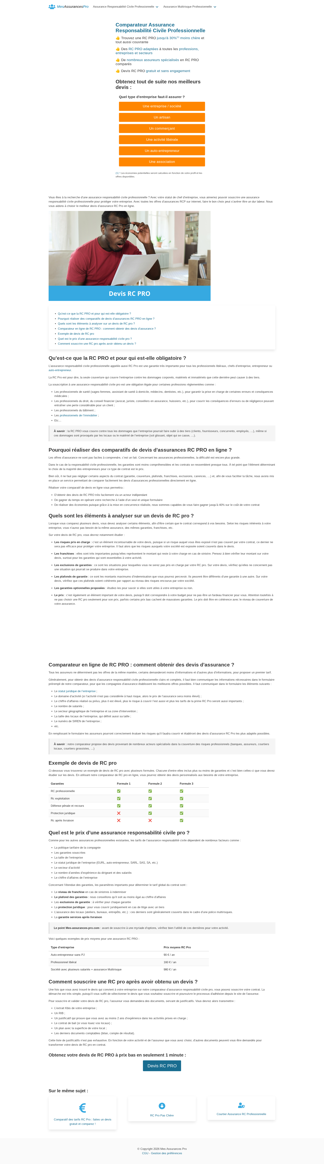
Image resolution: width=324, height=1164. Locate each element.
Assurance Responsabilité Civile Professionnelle (123, 6)
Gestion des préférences (166, 1153)
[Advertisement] (162, 632)
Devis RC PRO (162, 1065)
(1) (178, 37)
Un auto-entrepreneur (162, 151)
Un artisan (162, 117)
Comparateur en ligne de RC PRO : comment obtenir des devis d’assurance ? (107, 328)
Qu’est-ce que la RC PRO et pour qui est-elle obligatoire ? (94, 313)
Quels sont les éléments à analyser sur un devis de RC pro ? (96, 323)
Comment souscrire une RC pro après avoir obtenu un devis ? (97, 343)
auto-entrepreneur (60, 370)
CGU (145, 1153)
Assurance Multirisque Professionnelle (187, 6)
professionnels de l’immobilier (78, 415)
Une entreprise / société (162, 106)
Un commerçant (162, 128)
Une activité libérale (162, 140)
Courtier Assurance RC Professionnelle (241, 1114)
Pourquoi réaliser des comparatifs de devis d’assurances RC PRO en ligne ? (106, 318)
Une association (162, 162)
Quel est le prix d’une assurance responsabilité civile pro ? (95, 338)
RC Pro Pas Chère (162, 1115)
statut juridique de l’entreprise (77, 691)
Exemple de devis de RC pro (76, 333)
